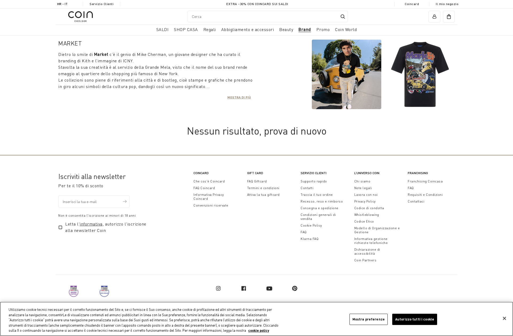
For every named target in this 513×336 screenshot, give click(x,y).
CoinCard (201, 173)
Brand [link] (304, 29)
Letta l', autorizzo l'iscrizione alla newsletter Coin (105, 227)
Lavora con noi (366, 195)
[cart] (449, 16)
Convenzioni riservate (210, 205)
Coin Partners (365, 260)
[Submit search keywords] (342, 16)
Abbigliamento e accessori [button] (247, 29)
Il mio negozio (447, 4)
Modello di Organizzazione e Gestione (377, 230)
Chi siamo (362, 181)
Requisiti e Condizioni (425, 195)
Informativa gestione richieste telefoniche (371, 241)
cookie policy (258, 330)
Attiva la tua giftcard (263, 195)
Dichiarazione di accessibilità (367, 251)
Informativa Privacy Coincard (208, 197)
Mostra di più (239, 97)
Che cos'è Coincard (209, 181)
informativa (91, 224)
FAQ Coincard (204, 188)
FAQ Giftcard (257, 181)
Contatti (307, 188)
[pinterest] (295, 288)
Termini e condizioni (263, 188)
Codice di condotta (369, 208)
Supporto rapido (314, 181)
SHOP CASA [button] (186, 29)
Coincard (412, 4)
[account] (434, 16)
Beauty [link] (286, 29)
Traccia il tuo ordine (317, 195)
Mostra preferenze (368, 319)
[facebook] (243, 288)
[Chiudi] (504, 318)
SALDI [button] (162, 29)
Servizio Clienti (102, 4)
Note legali (363, 188)
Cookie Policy (311, 225)
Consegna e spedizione (320, 208)
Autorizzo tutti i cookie (414, 319)
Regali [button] (209, 29)
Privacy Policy (365, 201)
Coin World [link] (346, 29)
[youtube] (269, 288)
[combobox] (268, 16)
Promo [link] (323, 29)
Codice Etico (364, 221)
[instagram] (218, 288)
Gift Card (255, 173)
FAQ (304, 232)
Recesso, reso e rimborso (322, 201)
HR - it (62, 4)
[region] (256, 319)
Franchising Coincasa (425, 181)
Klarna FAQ (309, 239)
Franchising (418, 173)
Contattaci (416, 201)
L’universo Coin (366, 173)
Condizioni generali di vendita (318, 217)
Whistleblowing (366, 215)
